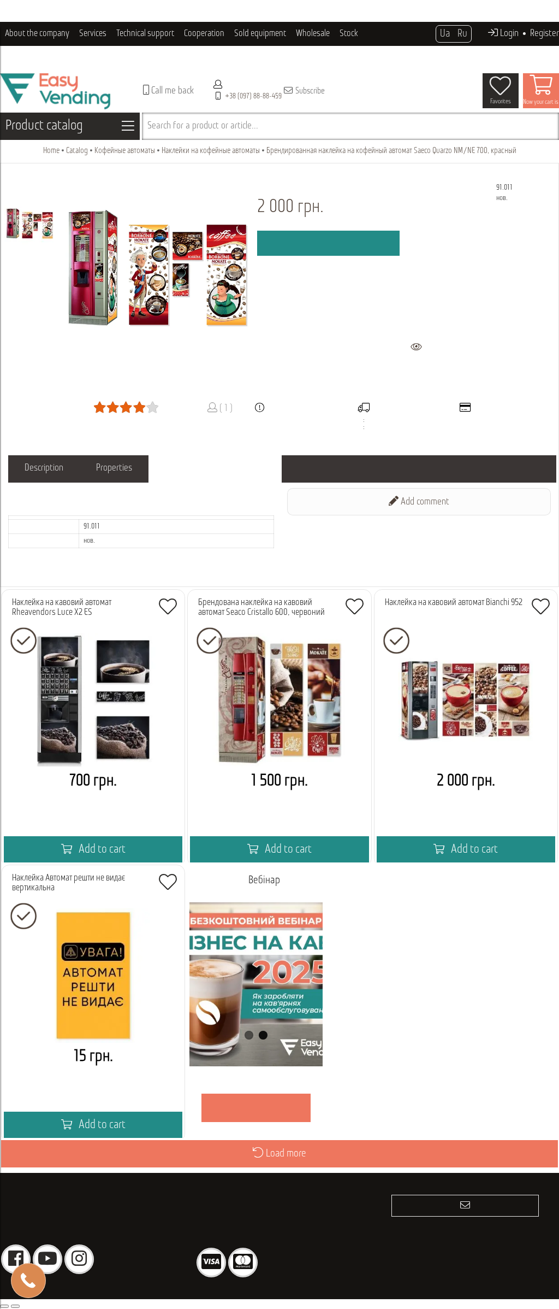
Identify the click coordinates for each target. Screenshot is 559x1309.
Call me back (171, 91)
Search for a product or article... (202, 126)
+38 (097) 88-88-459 (253, 96)
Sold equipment (260, 33)
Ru (462, 33)
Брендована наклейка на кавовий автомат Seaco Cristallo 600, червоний (261, 607)
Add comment (424, 502)
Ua (445, 33)
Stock (349, 33)
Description (44, 468)
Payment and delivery (40, 57)
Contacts (99, 57)
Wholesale (313, 33)
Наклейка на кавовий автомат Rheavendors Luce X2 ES (61, 607)
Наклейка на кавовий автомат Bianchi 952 (453, 602)
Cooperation (204, 33)
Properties (114, 468)
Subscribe (309, 91)
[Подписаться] (465, 1206)
